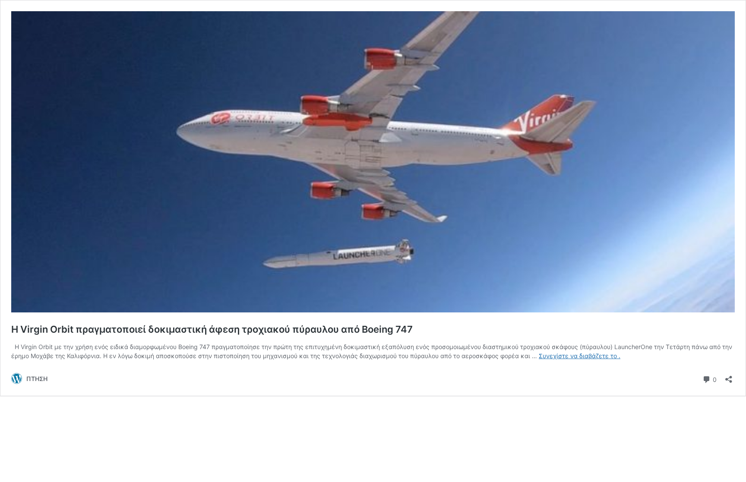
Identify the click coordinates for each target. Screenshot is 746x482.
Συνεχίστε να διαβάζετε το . (579, 355)
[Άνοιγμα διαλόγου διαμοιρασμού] (729, 376)
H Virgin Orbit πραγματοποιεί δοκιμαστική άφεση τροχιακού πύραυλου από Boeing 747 (212, 329)
